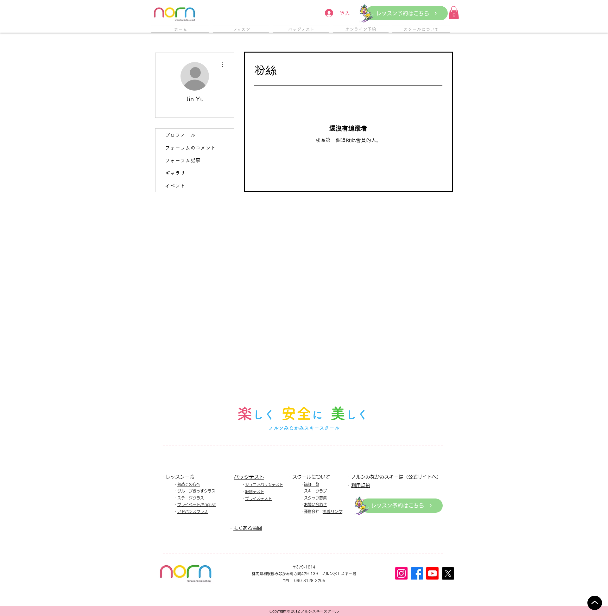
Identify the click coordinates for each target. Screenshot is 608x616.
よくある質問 (247, 528)
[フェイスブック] (417, 573)
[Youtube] (432, 573)
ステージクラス (190, 498)
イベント (175, 185)
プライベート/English (196, 504)
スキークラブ (315, 491)
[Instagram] (401, 573)
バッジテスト (249, 476)
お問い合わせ (315, 504)
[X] (448, 573)
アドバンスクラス (192, 511)
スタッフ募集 (315, 498)
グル (181, 491)
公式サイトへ (422, 476)
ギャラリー (177, 172)
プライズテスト (258, 498)
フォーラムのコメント (190, 147)
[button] (453, 12)
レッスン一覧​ (180, 476)
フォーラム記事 (182, 160)
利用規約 (360, 485)
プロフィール (180, 134)
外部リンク (332, 511)
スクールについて (311, 476)
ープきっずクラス (200, 491)
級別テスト (254, 491)
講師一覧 (311, 484)
